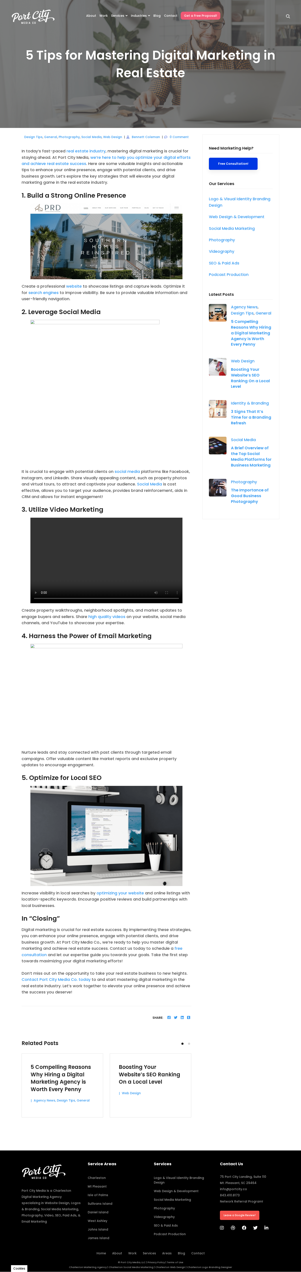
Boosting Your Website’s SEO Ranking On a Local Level (250, 378)
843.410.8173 (230, 1195)
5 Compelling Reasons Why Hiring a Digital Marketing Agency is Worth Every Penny (251, 333)
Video (49, 1215)
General (50, 137)
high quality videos (106, 616)
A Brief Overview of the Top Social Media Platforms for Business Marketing (251, 456)
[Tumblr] (188, 1017)
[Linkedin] (182, 1017)
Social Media (91, 137)
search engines (43, 292)
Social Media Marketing (59, 1209)
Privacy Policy (156, 1262)
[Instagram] (222, 1228)
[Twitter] (175, 1017)
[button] (182, 1044)
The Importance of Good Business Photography (250, 495)
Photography (69, 137)
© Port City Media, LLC (132, 1262)
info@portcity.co (233, 1189)
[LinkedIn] (266, 1228)
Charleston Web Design (170, 1267)
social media (127, 471)
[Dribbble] (233, 1228)
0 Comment (179, 137)
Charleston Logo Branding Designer (209, 1267)
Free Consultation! (233, 163)
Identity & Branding (250, 403)
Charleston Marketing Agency (88, 1267)
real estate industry (86, 151)
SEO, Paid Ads (65, 1215)
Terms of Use (175, 1262)
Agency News (244, 307)
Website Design (57, 1203)
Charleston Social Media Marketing (131, 1267)
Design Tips (33, 137)
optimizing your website (120, 893)
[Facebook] (169, 1017)
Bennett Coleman (146, 137)
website (74, 286)
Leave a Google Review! (240, 1215)
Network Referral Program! (241, 1201)
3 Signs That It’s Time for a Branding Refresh (251, 417)
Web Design (112, 137)
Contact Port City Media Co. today (56, 979)
